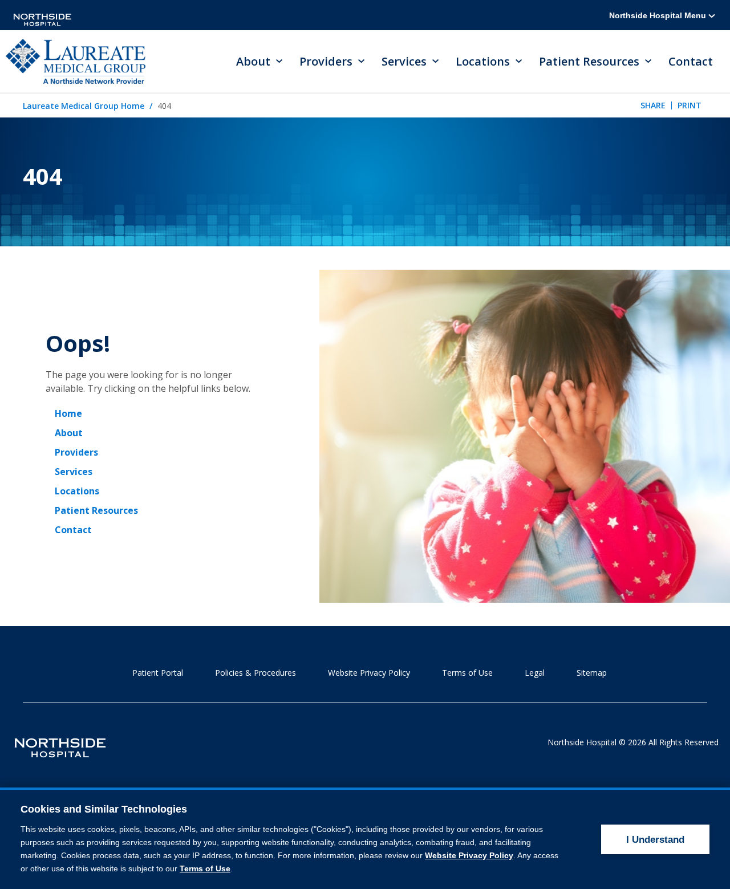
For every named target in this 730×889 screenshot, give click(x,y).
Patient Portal (157, 672)
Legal (535, 672)
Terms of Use (467, 672)
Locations (77, 491)
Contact (690, 61)
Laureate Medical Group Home (83, 105)
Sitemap (592, 672)
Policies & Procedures (255, 672)
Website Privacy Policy (369, 672)
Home (68, 413)
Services (73, 471)
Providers (76, 452)
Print (689, 105)
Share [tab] (653, 105)
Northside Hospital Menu (658, 15)
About (69, 433)
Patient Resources (96, 510)
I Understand (655, 839)
